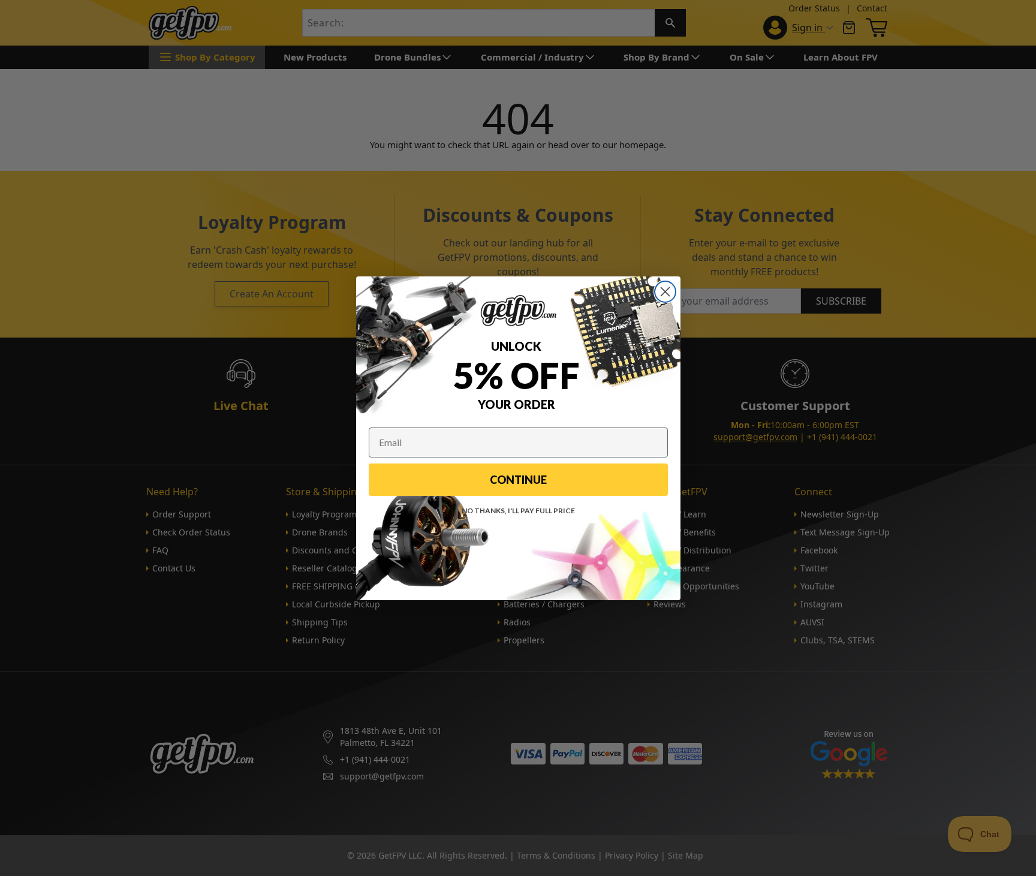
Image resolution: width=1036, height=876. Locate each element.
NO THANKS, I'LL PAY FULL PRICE (518, 510)
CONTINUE (518, 479)
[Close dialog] (665, 291)
